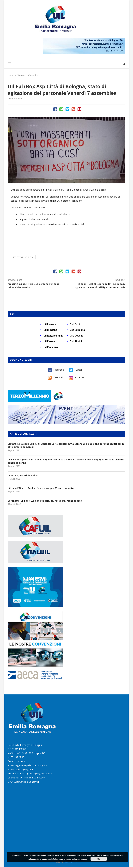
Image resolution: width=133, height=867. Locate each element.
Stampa (21, 75)
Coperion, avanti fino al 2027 (24, 475)
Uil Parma (49, 341)
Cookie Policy (15, 777)
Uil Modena (50, 329)
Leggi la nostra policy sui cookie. (73, 859)
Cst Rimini (76, 341)
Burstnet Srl (71, 862)
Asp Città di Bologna (23, 257)
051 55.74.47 (18, 761)
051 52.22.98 (17, 757)
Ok (98, 858)
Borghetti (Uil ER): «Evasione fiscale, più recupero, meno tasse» (45, 500)
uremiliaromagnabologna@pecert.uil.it (32, 773)
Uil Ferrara (49, 324)
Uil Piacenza (50, 347)
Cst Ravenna (77, 329)
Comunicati (33, 75)
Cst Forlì (75, 324)
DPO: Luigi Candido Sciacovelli (23, 781)
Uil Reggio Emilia (53, 335)
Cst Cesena (76, 335)
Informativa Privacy (34, 777)
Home (10, 75)
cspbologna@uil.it (24, 769)
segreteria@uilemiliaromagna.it (31, 765)
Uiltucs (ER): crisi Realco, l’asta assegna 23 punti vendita (41, 488)
